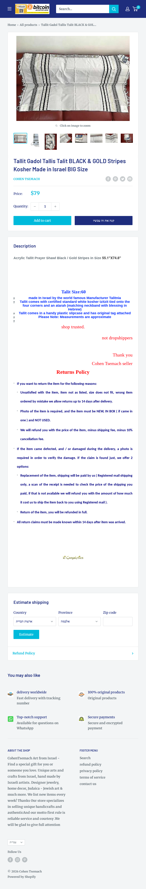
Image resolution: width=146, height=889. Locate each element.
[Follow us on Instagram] (17, 859)
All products (28, 25)
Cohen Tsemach (26, 179)
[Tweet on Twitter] (122, 179)
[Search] (114, 9)
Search (85, 758)
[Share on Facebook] (108, 179)
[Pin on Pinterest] (115, 179)
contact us (88, 784)
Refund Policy (24, 653)
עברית (13, 842)
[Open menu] (9, 8)
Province (65, 612)
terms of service (92, 777)
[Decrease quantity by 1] (35, 206)
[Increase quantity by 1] (55, 206)
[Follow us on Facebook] (10, 859)
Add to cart (42, 220)
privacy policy (91, 771)
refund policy (90, 764)
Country (19, 612)
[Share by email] (130, 179)
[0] (135, 9)
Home (12, 25)
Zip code (109, 612)
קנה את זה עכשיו (103, 220)
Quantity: (20, 206)
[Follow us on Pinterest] (24, 859)
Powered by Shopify (22, 877)
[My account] (127, 9)
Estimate (26, 634)
